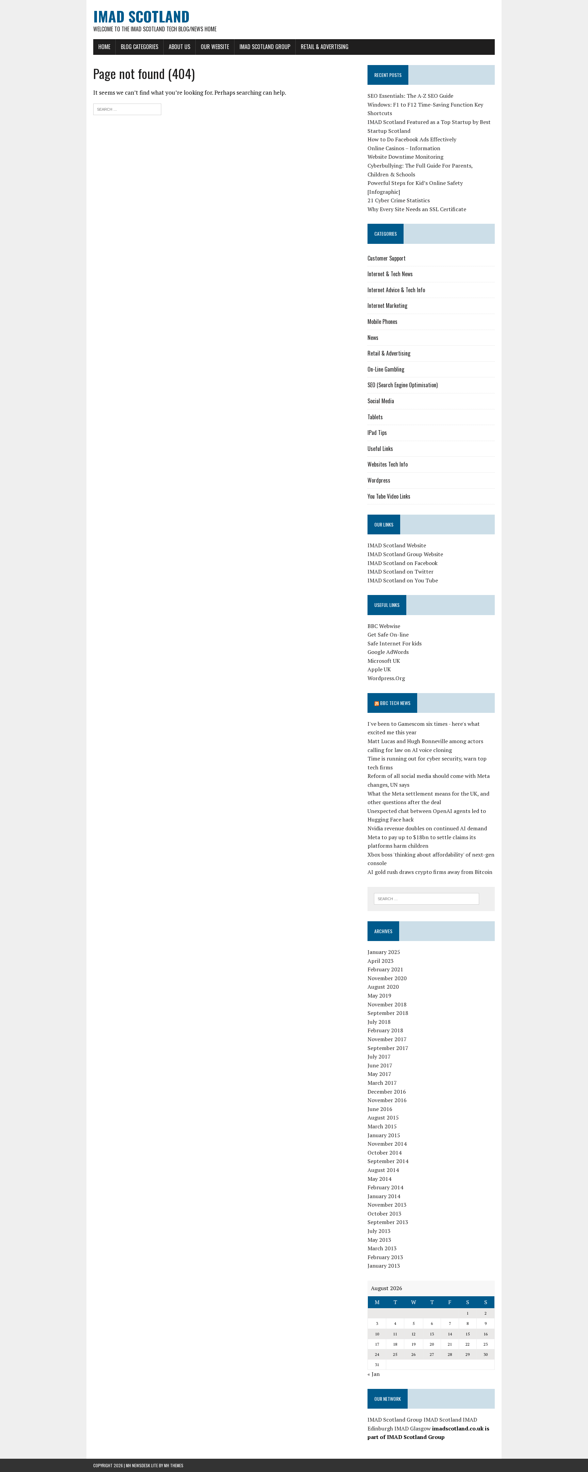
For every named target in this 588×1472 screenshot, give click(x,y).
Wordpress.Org (386, 678)
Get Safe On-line (388, 634)
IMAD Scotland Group (265, 47)
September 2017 (388, 1048)
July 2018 (379, 1021)
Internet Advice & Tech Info (396, 290)
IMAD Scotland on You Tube (403, 580)
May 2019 (379, 995)
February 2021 (385, 969)
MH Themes (173, 1465)
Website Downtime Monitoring (405, 156)
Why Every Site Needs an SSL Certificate (417, 209)
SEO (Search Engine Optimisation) (403, 385)
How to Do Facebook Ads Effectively (412, 139)
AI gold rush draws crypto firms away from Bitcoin (430, 872)
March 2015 (382, 1126)
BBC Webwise (384, 626)
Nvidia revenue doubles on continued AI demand (427, 828)
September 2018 (388, 1013)
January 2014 (384, 1196)
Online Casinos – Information (404, 148)
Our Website (215, 47)
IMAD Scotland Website (397, 545)
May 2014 (379, 1179)
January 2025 (384, 952)
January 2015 (384, 1135)
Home (104, 47)
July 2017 (379, 1056)
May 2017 (379, 1074)
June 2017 (380, 1065)
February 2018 (385, 1030)
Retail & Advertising (324, 47)
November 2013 (387, 1204)
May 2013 (379, 1239)
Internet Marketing (387, 305)
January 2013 (384, 1265)
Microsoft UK (384, 660)
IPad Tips (377, 432)
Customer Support (387, 258)
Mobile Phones (382, 321)
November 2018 (387, 1004)
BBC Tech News (395, 702)
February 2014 (385, 1187)
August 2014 (383, 1170)
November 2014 (387, 1143)
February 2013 (385, 1257)
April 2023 (381, 961)
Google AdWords (388, 652)
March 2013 (382, 1248)
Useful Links (380, 448)
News (373, 337)
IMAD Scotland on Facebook (403, 563)
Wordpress (379, 480)
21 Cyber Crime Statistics (399, 200)
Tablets (375, 417)
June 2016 (380, 1109)
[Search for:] (127, 108)
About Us (179, 47)
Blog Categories (139, 47)
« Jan (374, 1374)
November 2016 (387, 1100)
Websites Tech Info (388, 464)
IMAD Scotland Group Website (405, 554)
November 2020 (387, 978)
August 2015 (383, 1117)
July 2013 (379, 1231)
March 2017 (382, 1082)
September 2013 (388, 1222)
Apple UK (379, 669)
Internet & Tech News (390, 274)
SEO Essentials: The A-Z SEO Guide (410, 95)
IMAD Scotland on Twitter (401, 571)
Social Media (381, 401)
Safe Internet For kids (395, 643)
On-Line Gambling (386, 369)
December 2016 (387, 1091)
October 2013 (385, 1213)
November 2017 (387, 1039)
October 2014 (385, 1152)
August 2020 (383, 986)
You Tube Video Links (389, 496)
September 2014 (388, 1161)
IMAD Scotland (442, 1419)
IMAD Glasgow (412, 1428)
